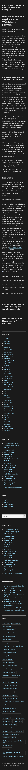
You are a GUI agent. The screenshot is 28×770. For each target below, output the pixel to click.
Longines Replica (9, 467)
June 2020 (7, 419)
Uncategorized (8, 485)
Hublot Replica (8, 461)
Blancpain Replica (9, 450)
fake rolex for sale (8, 662)
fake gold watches (8, 656)
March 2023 (7, 347)
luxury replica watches (10, 695)
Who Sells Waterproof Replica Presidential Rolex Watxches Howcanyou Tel (13, 603)
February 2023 (8, 350)
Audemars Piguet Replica (11, 445)
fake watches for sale (9, 672)
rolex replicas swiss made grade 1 (13, 731)
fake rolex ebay (7, 659)
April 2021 (7, 398)
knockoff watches (8, 692)
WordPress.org (8, 506)
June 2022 (7, 367)
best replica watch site (10, 633)
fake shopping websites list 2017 (13, 669)
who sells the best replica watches (13, 756)
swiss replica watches (9, 738)
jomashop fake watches (10, 688)
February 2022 (8, 376)
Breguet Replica (9, 452)
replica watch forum (9, 711)
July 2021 (6, 391)
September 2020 (9, 413)
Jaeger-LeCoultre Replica (11, 465)
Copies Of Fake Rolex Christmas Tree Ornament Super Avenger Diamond (14, 597)
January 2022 (8, 378)
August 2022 (7, 363)
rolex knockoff (7, 721)
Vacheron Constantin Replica (13, 487)
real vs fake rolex (18, 701)
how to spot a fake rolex (10, 679)
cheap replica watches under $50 (13, 646)
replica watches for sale (10, 708)
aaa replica (6, 623)
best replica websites (9, 636)
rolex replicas (18, 721)
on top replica (7, 701)
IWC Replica (7, 463)
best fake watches (8, 626)
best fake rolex (15, 623)
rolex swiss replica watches (11, 734)
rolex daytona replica (17, 718)
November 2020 (9, 409)
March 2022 (7, 374)
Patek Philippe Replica (11, 474)
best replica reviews (9, 629)
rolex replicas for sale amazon (12, 728)
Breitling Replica (9, 454)
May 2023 (7, 343)
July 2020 (6, 417)
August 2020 (8, 415)
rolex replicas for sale (9, 724)
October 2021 (8, 385)
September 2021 (8, 387)
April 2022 (7, 371)
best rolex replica (8, 639)
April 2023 (7, 345)
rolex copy (6, 718)
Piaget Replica (8, 476)
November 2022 (8, 356)
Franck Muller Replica (11, 459)
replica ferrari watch (15, 248)
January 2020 (8, 430)
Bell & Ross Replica (10, 448)
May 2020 (7, 422)
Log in (6, 500)
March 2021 (7, 400)
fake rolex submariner (10, 665)
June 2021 (6, 393)
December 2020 (8, 406)
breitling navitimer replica (11, 643)
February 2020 (8, 428)
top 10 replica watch (9, 745)
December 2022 (8, 354)
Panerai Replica (9, 472)
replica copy (6, 705)
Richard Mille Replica (10, 478)
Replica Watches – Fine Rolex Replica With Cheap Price (13, 7)
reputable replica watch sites (12, 715)
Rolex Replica (20, 293)
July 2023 (6, 339)
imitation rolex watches (10, 685)
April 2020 (7, 424)
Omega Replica (8, 469)
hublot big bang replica (10, 682)
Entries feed (7, 502)
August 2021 (7, 389)
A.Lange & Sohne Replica (11, 443)
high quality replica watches (11, 675)
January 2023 (8, 352)
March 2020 (7, 426)
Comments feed (9, 504)
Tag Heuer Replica (9, 483)
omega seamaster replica (10, 698)
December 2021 (8, 380)
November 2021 (8, 382)
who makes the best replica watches (11, 752)
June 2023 (7, 341)
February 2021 (8, 402)
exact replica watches (9, 652)
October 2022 (8, 358)
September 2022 (9, 361)
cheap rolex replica (9, 649)
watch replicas (7, 749)
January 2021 (8, 404)
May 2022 (7, 369)
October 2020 (8, 411)
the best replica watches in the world (12, 741)
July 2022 (6, 365)
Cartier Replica (8, 456)
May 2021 (6, 395)
